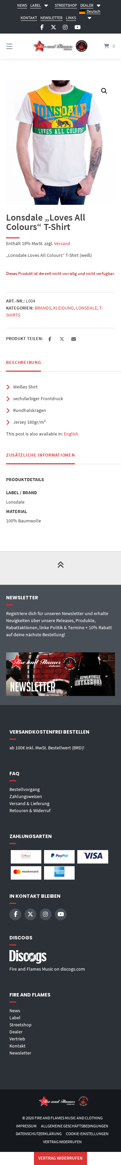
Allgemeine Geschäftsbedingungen (74, 1125)
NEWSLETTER (51, 17)
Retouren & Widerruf (29, 810)
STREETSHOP (66, 5)
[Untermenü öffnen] (46, 4)
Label (15, 1018)
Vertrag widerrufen (62, 1141)
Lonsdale (86, 308)
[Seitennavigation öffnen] (17, 46)
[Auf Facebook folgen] (42, 27)
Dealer (16, 1032)
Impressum (26, 1125)
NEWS (22, 5)
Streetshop (20, 1025)
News (14, 1011)
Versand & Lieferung (29, 803)
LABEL (35, 5)
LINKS (71, 17)
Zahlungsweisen (25, 796)
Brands (43, 308)
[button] (104, 91)
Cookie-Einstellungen (87, 1133)
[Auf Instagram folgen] (65, 27)
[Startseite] (60, 46)
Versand (62, 243)
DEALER (86, 5)
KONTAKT (29, 17)
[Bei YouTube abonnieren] (78, 27)
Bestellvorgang (24, 789)
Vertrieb (17, 1039)
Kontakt (17, 1046)
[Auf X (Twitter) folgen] (53, 27)
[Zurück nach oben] (60, 568)
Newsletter (20, 1053)
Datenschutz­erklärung (39, 1133)
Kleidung (63, 308)
